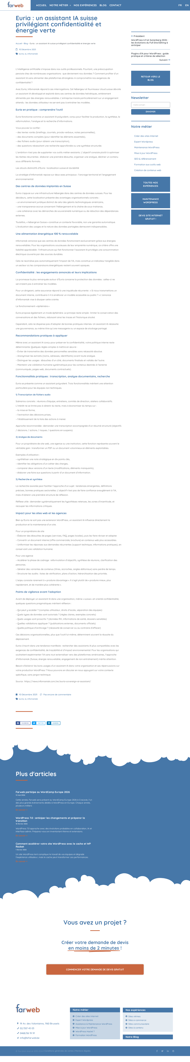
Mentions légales (83, 1051)
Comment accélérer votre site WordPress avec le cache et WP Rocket (53, 845)
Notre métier (59, 5)
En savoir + (21, 809)
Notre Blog (132, 1036)
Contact (115, 5)
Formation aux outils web (147, 164)
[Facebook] (157, 1051)
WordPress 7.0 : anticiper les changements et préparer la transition (50, 819)
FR (180, 5)
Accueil (41, 5)
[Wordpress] (173, 1051)
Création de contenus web (147, 170)
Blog (103, 5)
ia (25, 54)
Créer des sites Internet (146, 136)
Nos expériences (85, 5)
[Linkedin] (168, 1051)
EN (187, 5)
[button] (23, 723)
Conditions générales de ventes (59, 1051)
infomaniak (32, 54)
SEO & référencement (145, 158)
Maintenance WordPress (147, 147)
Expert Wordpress (143, 141)
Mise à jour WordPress (145, 153)
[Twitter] (162, 1051)
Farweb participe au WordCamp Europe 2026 (43, 792)
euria (21, 54)
